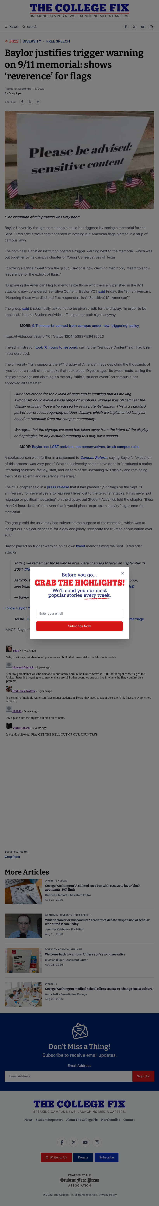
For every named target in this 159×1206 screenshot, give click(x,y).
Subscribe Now (79, 626)
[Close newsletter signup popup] (122, 573)
